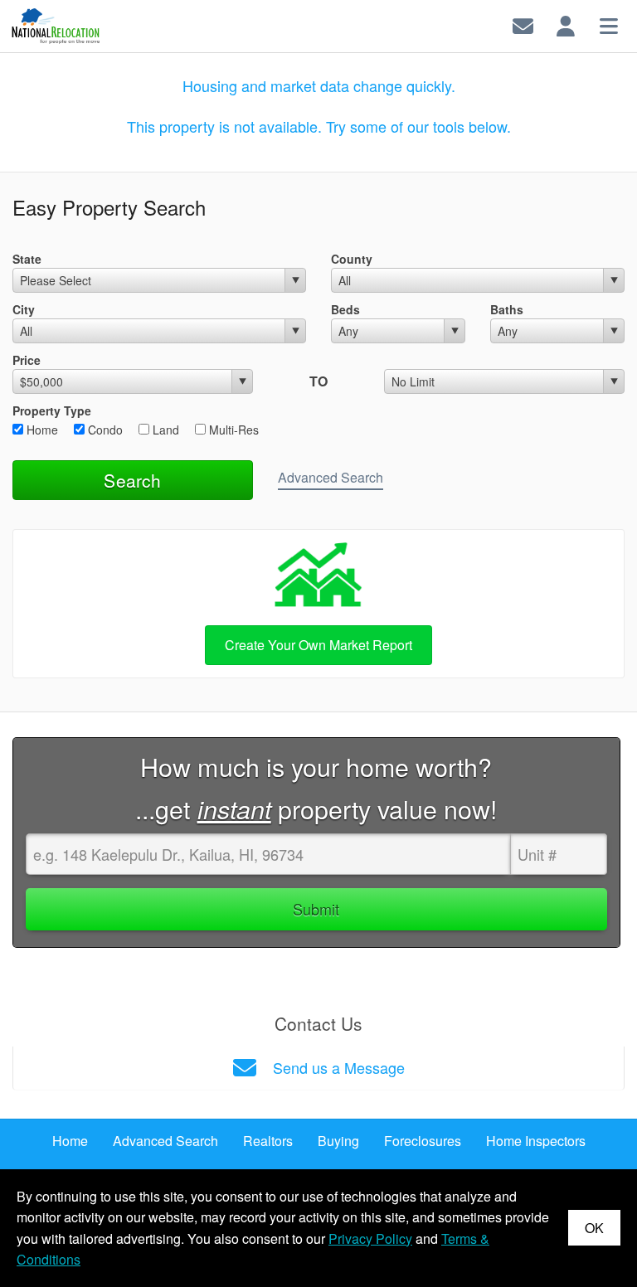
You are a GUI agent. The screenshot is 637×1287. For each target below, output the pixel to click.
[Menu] (609, 24)
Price (26, 360)
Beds (345, 309)
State (26, 258)
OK (594, 1227)
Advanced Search (330, 477)
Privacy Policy (370, 1238)
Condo (104, 429)
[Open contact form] (523, 24)
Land (164, 429)
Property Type (51, 410)
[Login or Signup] (566, 24)
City (23, 309)
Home (40, 429)
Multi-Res (232, 429)
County (351, 258)
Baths (506, 309)
